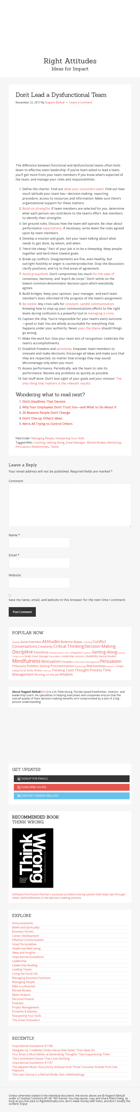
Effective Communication (28, 940)
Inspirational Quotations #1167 (32, 1063)
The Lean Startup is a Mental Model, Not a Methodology (48, 1074)
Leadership (19, 961)
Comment (16, 481)
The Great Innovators (26, 1020)
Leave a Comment (80, 102)
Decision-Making (100, 646)
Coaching (39, 442)
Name (14, 535)
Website (15, 575)
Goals (27, 656)
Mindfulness (26, 660)
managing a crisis (101, 313)
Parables (67, 662)
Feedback (86, 652)
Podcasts (18, 1003)
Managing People (42, 438)
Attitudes (51, 641)
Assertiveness (30, 641)
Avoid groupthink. (35, 274)
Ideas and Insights (24, 952)
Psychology (80, 666)
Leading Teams (22, 969)
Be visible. (29, 304)
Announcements (22, 923)
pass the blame (89, 328)
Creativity (45, 646)
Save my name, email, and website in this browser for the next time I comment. (67, 600)
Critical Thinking (68, 646)
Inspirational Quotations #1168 (32, 1046)
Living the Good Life (25, 974)
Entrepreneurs (56, 652)
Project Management (25, 1007)
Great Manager (75, 442)
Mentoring (114, 442)
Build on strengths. (36, 208)
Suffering (47, 670)
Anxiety (16, 642)
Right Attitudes (70, 60)
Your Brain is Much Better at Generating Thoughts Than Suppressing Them (61, 1054)
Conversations (24, 646)
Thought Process (88, 670)
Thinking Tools (62, 670)
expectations (52, 228)
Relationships (40, 447)
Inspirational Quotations (28, 957)
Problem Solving (38, 666)
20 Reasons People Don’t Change (46, 413)
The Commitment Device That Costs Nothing (41, 1058)
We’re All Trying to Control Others (47, 424)
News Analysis (21, 995)
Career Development (25, 936)
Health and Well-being (26, 948)
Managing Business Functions (31, 978)
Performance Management (86, 662)
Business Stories (22, 931)
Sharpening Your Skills (69, 438)
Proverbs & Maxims (24, 1011)
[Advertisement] (70, 26)
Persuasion (23, 447)
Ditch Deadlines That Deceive (43, 401)
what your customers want (84, 189)
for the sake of (103, 274)
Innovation (54, 656)
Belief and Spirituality (25, 927)
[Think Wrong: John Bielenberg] (32, 857)
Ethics (67, 653)
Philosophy (19, 666)
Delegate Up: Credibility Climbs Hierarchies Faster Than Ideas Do (53, 1050)
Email (14, 555)
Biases (78, 642)
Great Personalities (24, 944)
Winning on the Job (46, 674)
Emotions (41, 652)
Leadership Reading (25, 965)
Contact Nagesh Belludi (39, 796)
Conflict (99, 641)
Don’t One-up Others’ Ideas (42, 418)
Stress (38, 670)
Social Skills (26, 670)
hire (44, 692)
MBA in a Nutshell (23, 986)
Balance (67, 641)
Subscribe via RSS (33, 787)
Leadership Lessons (72, 656)
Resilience (111, 666)
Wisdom (66, 674)
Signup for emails (34, 778)
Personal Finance (23, 999)
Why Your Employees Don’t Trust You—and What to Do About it (69, 407)
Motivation (51, 661)
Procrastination (62, 666)
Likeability (91, 656)
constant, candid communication (89, 304)
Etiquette (76, 652)
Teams (54, 447)
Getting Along (55, 442)
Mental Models (96, 442)
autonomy (64, 349)
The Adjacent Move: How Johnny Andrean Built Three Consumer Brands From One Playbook (64, 1068)
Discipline (22, 652)
